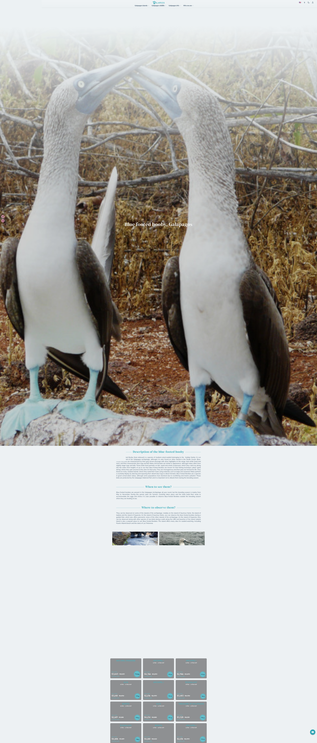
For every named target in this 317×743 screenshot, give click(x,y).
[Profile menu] (312, 2)
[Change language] (300, 2)
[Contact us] (312, 732)
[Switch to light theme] (308, 2)
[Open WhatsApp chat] (312, 738)
